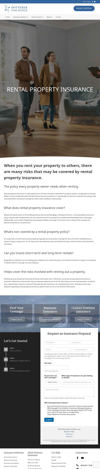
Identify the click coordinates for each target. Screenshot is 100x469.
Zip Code (48, 363)
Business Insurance (10, 460)
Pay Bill (53, 460)
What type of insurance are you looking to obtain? (77, 377)
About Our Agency (34, 460)
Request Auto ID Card (58, 463)
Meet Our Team (33, 463)
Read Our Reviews (34, 466)
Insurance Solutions (20, 17)
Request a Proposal (10, 466)
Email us (69, 436)
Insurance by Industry (11, 463)
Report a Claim (56, 457)
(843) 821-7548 (86, 465)
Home (8, 17)
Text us (68, 434)
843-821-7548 (69, 432)
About (49, 17)
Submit (49, 420)
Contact (58, 17)
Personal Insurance (10, 457)
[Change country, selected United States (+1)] (72, 349)
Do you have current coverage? (51, 377)
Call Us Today (86, 1)
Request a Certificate (58, 466)
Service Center (36, 17)
